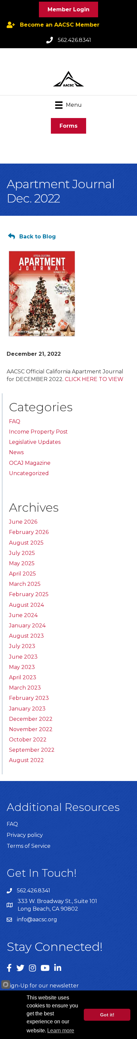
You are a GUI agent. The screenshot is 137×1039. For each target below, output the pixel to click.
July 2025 (22, 553)
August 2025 (26, 543)
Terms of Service (29, 846)
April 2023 (22, 677)
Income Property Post (38, 432)
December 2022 (31, 719)
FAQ (14, 421)
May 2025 (22, 563)
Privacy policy (25, 835)
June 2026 (23, 522)
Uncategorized (29, 473)
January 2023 (27, 709)
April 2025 (22, 574)
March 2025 (25, 584)
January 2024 (27, 625)
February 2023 (29, 698)
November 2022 (31, 729)
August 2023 (26, 636)
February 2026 (29, 532)
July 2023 (22, 646)
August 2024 (26, 605)
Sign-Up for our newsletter (43, 985)
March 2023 (25, 688)
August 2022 (26, 760)
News (16, 452)
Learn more (60, 1030)
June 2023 (23, 657)
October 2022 (28, 739)
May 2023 (22, 667)
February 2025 (29, 594)
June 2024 (23, 615)
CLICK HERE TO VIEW (94, 379)
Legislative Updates (35, 442)
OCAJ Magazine (30, 463)
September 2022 (32, 750)
